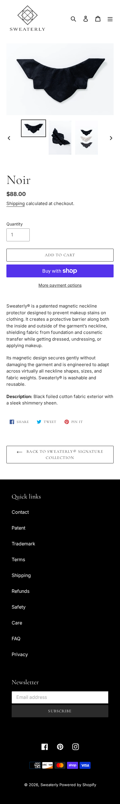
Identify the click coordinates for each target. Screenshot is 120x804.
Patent (18, 528)
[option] (33, 128)
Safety (19, 607)
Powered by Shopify (77, 784)
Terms (18, 559)
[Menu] (110, 18)
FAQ (16, 638)
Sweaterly (49, 784)
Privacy (20, 654)
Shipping (15, 203)
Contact (20, 512)
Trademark (23, 544)
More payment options (60, 285)
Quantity (14, 223)
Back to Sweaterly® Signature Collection (64, 454)
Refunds (20, 591)
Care (17, 623)
